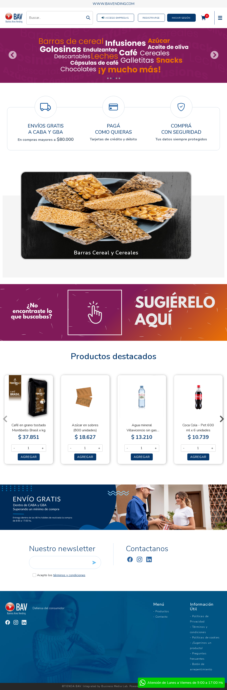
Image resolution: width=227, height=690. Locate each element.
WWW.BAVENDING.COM (113, 3)
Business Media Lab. (115, 686)
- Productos (161, 611)
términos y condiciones (69, 575)
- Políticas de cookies (205, 637)
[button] (106, 215)
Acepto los (61, 575)
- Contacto (160, 616)
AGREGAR (29, 457)
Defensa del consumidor (48, 608)
